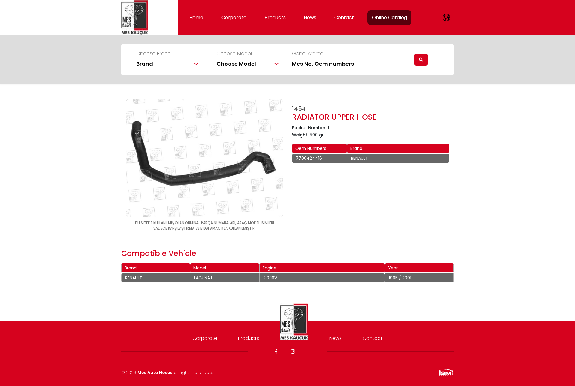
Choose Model (234, 53)
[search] (421, 60)
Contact (344, 17)
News (310, 17)
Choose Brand (153, 53)
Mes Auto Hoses (154, 372)
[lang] (446, 17)
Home (196, 17)
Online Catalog (389, 17)
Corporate (233, 17)
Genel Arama (307, 53)
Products (275, 17)
